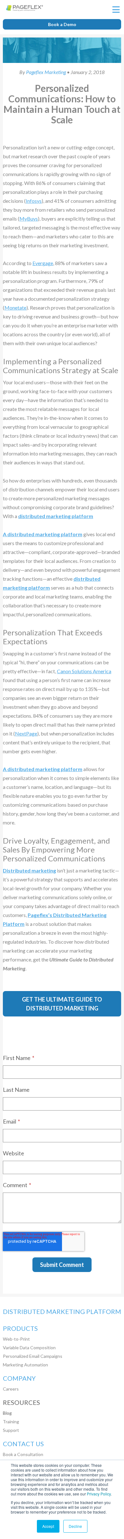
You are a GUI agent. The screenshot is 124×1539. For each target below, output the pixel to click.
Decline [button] (75, 1526)
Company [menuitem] (19, 1378)
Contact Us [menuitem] (23, 1443)
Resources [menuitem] (21, 1402)
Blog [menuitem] (7, 1413)
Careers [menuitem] (11, 1389)
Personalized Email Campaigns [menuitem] (32, 1356)
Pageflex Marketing (46, 72)
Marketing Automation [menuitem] (25, 1364)
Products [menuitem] (20, 1328)
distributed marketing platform (55, 516)
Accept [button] (48, 1526)
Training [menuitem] (11, 1421)
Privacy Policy (99, 1493)
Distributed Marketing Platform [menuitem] (62, 1311)
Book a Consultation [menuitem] (23, 1454)
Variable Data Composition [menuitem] (29, 1347)
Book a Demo (62, 24)
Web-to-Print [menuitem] (16, 1339)
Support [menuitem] (11, 1430)
